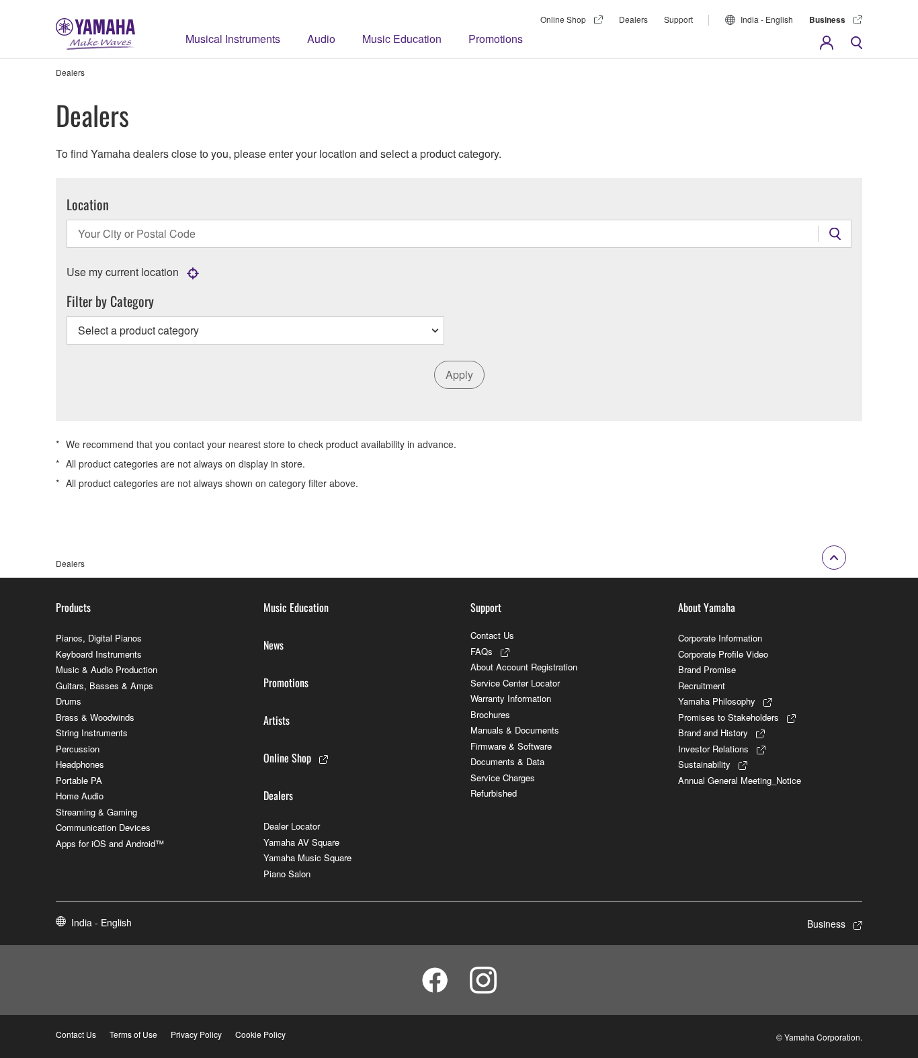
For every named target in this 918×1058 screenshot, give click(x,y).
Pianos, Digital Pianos (99, 637)
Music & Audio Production (106, 669)
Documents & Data (507, 761)
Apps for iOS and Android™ (110, 843)
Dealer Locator (291, 826)
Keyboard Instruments (99, 654)
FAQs (481, 651)
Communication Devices (103, 827)
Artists (276, 720)
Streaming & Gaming (96, 811)
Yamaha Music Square (307, 857)
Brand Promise (707, 669)
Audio (321, 38)
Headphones (80, 764)
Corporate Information (720, 637)
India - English (767, 19)
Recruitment (701, 685)
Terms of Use (133, 1034)
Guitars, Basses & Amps (104, 685)
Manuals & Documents (514, 729)
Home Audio (79, 795)
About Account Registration (523, 666)
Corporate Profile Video (723, 654)
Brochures (490, 714)
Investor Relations (713, 748)
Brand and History (713, 732)
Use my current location (123, 271)
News (273, 645)
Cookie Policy (260, 1034)
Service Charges (502, 777)
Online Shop (563, 19)
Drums (68, 701)
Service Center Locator (515, 682)
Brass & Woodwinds (95, 717)
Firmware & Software (511, 746)
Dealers (633, 19)
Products (73, 607)
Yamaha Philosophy (716, 701)
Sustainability (704, 764)
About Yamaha (706, 607)
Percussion (77, 748)
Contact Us (492, 635)
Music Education (402, 38)
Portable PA (79, 780)
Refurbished (493, 793)
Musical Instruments (232, 38)
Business (827, 19)
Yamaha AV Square (301, 842)
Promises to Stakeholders (728, 717)
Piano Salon (286, 873)
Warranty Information (510, 698)
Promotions (495, 38)
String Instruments (92, 732)
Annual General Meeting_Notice (739, 780)
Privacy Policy (196, 1034)
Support (678, 19)
